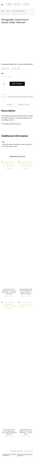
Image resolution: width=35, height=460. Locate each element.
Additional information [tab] (24, 104)
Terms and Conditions (16, 451)
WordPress (26, 455)
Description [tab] (9, 104)
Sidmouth (25, 96)
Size (2, 73)
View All (31, 96)
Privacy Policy (28, 451)
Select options (9, 226)
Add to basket (17, 83)
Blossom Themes (13, 455)
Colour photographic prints (15, 96)
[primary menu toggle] (2, 4)
